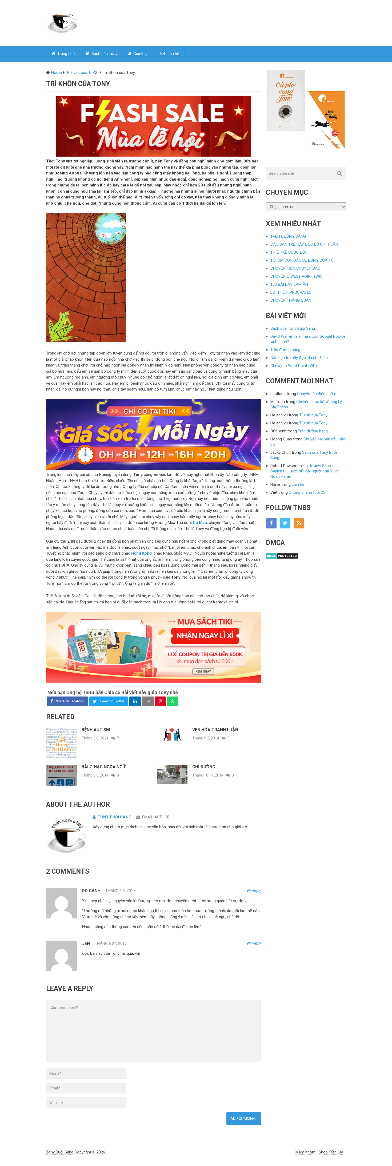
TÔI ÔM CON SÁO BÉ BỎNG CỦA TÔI (302, 260)
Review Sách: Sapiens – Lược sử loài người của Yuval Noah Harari (304, 471)
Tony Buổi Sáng (114, 817)
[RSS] (299, 523)
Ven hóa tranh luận (215, 729)
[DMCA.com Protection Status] (282, 557)
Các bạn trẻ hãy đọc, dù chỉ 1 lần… (300, 357)
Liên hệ (172, 53)
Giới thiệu (141, 53)
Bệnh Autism (96, 729)
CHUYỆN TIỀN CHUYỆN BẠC (295, 268)
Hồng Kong (141, 553)
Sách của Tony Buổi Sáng (292, 328)
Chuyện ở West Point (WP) (293, 365)
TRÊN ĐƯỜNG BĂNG (288, 236)
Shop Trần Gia (331, 1152)
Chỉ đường (203, 766)
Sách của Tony (103, 53)
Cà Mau (200, 522)
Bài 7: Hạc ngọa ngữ (103, 766)
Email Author (156, 817)
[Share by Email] (148, 701)
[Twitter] (285, 523)
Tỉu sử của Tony (313, 415)
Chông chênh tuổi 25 (307, 492)
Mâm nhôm (305, 1152)
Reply (256, 890)
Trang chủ (65, 53)
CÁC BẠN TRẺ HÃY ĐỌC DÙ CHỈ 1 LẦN (304, 244)
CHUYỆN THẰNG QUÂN (290, 300)
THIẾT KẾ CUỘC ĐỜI (288, 252)
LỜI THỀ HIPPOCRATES (290, 292)
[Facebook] (271, 523)
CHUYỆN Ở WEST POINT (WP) (296, 276)
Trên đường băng (285, 349)
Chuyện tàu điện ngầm (316, 393)
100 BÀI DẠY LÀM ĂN (289, 284)
